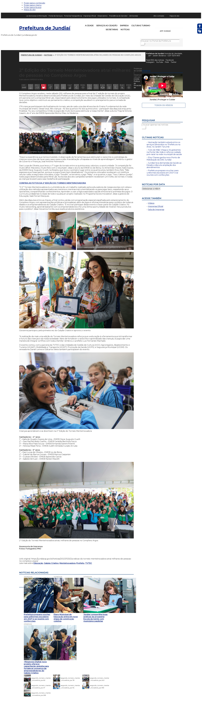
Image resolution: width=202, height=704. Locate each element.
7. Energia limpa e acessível (63, 86)
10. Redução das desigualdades (83, 86)
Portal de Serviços (56, 16)
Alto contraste (158, 16)
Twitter (173, 62)
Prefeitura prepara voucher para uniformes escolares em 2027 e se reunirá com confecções (162, 172)
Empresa (124, 25)
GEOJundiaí (133, 16)
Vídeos (151, 203)
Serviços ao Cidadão (106, 25)
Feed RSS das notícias (155, 60)
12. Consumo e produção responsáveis (96, 86)
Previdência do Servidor (118, 16)
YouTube (169, 24)
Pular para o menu (32, 5)
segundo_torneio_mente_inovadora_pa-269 (41, 693)
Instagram (161, 24)
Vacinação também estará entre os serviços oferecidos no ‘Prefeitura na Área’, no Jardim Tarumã (163, 144)
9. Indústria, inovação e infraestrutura (76, 86)
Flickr (177, 24)
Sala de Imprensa (156, 209)
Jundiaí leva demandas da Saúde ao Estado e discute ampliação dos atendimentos (164, 165)
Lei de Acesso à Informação (36, 16)
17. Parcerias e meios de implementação (129, 86)
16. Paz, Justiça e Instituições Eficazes (122, 86)
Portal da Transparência (73, 16)
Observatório (102, 16)
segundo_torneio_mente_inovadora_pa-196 (99, 685)
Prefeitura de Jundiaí (44, 28)
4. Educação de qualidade (43, 86)
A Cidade (89, 25)
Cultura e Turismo (140, 25)
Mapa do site (30, 10)
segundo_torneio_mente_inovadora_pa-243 (99, 678)
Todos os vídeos (163, 105)
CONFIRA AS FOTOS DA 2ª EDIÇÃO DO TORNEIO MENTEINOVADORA (52, 183)
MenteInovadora (68, 563)
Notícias (125, 29)
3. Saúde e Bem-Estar (37, 86)
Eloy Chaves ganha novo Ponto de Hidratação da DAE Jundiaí (163, 158)
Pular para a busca (32, 7)
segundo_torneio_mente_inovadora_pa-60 (41, 678)
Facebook (170, 60)
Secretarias (112, 29)
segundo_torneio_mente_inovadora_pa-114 (70, 685)
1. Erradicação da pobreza (24, 86)
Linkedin (173, 24)
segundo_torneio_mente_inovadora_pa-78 (70, 678)
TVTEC (88, 563)
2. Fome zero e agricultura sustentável (30, 86)
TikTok (165, 24)
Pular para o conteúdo (34, 3)
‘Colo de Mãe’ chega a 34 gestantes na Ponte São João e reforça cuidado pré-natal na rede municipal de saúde (164, 152)
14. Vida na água (109, 86)
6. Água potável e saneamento (57, 86)
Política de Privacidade (137, 84)
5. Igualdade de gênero (50, 86)
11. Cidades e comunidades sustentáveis (89, 86)
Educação (38, 563)
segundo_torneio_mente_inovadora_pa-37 (41, 685)
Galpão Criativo (51, 563)
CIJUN (136, 79)
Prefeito (80, 563)
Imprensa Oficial (89, 16)
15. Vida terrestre (115, 86)
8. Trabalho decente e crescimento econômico (70, 86)
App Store (173, 31)
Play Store (177, 31)
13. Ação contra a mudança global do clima (102, 86)
